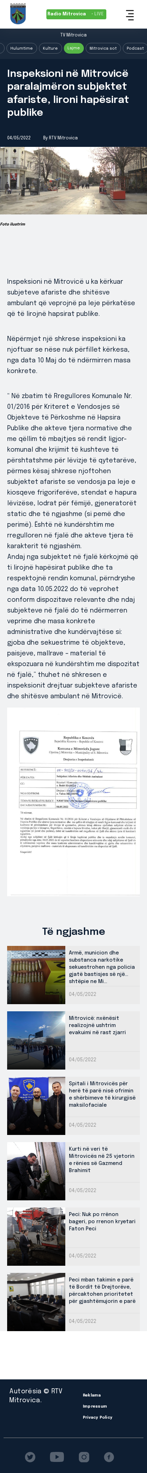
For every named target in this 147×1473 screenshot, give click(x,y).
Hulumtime (21, 48)
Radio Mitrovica (75, 14)
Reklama (92, 1395)
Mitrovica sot (103, 48)
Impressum (95, 1406)
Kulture (50, 48)
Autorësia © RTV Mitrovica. (35, 1396)
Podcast (135, 48)
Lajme (73, 48)
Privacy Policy (97, 1417)
